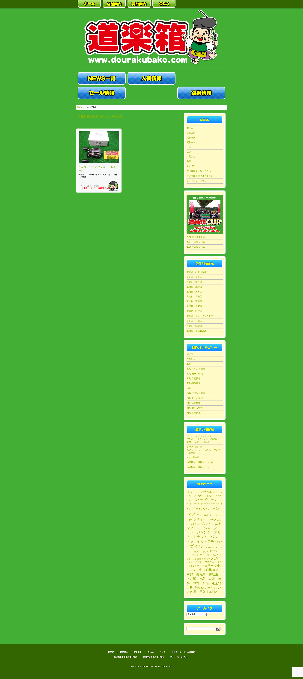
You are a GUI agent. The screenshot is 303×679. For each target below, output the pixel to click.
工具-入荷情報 (194, 378)
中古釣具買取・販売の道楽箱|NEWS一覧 (102, 78)
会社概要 (191, 652)
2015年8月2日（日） (197, 247)
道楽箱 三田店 (194, 321)
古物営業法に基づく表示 (199, 171)
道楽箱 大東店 (194, 306)
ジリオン (213, 515)
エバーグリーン (204, 500)
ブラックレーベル (208, 555)
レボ (217, 562)
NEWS (190, 354)
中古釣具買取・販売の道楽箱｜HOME (89, 4)
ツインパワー (209, 547)
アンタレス (200, 495)
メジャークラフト (194, 562)
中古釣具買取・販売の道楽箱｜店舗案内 (114, 4)
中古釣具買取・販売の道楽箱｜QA (163, 4)
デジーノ (190, 552)
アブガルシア (208, 492)
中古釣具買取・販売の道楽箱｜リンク (188, 4)
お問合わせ (176, 652)
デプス (213, 551)
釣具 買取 (198, 592)
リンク (163, 652)
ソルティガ (195, 524)
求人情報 (191, 166)
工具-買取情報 (194, 383)
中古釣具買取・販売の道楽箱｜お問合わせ (213, 4)
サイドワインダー (205, 508)
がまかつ (191, 492)
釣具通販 (212, 592)
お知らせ (191, 359)
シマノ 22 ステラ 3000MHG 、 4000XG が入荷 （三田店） (205, 450)
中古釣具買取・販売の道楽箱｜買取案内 (139, 4)
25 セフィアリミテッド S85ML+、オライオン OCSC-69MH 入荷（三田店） (202, 439)
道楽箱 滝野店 (194, 326)
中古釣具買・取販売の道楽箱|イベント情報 (201, 78)
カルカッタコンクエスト (213, 504)
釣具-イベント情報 (196, 393)
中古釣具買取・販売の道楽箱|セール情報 (102, 93)
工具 (189, 364)
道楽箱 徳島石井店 (196, 330)
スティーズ (201, 519)
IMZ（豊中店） (194, 457)
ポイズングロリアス (202, 559)
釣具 (189, 388)
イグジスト (211, 496)
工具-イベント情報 (196, 368)
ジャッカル (202, 515)
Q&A (189, 152)
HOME (80, 107)
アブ (198, 492)
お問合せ (191, 156)
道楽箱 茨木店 (194, 291)
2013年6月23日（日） (198, 237)
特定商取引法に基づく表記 (200, 176)
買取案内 (191, 137)
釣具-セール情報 (195, 398)
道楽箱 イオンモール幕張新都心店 (96, 188)
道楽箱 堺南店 (194, 296)
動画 (189, 161)
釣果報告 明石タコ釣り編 (200, 462)
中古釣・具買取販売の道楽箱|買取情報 (151, 93)
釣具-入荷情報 (194, 403)
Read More (113, 186)
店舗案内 (191, 132)
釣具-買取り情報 (195, 408)
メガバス (216, 558)
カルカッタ (198, 504)
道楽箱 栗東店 (194, 277)
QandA (151, 652)
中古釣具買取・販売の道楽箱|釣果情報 (201, 93)
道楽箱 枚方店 (194, 311)
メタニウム (208, 562)
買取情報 (137, 652)
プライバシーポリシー (198, 181)
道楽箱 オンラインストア (200, 316)
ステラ (212, 519)
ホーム (190, 127)
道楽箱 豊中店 (194, 286)
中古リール (209, 565)
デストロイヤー (201, 551)
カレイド (191, 509)
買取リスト (192, 142)
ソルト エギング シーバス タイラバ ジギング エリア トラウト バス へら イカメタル (204, 532)
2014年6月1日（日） (197, 242)
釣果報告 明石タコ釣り (199, 467)
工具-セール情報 (195, 373)
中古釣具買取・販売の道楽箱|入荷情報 (151, 78)
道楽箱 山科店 (194, 282)
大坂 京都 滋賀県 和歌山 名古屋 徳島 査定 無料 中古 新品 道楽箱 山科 (205, 578)
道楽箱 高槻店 (194, 301)
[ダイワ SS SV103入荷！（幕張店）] (99, 162)
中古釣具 (205, 570)
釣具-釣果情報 (194, 412)
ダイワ (196, 546)
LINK (189, 147)
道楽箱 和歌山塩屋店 (198, 272)
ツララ (219, 547)
